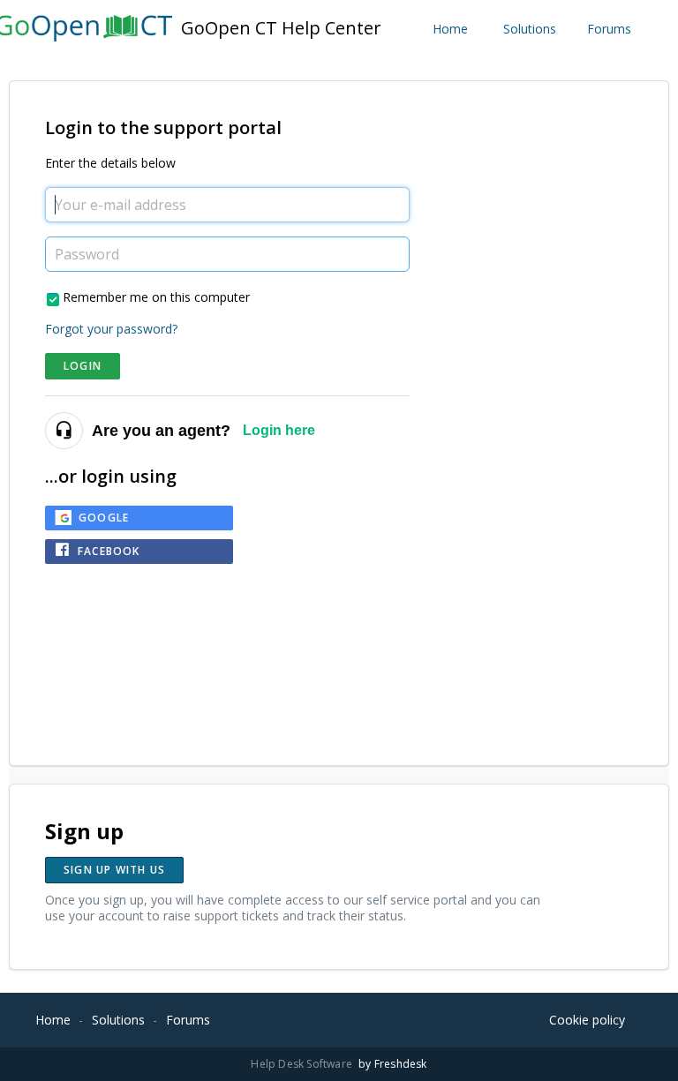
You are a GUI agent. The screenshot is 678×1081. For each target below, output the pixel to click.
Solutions (529, 28)
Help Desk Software (303, 1063)
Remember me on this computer (156, 297)
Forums (609, 28)
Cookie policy (587, 1019)
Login (83, 365)
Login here (279, 430)
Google (104, 517)
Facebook (109, 551)
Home (450, 28)
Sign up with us (114, 869)
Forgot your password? (111, 328)
